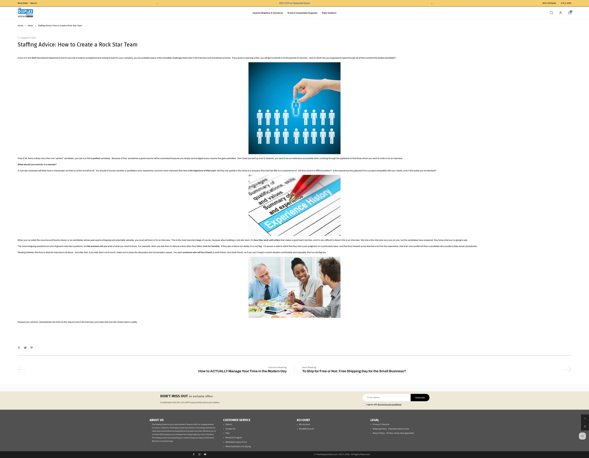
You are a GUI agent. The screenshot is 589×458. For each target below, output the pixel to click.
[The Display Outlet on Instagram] (199, 454)
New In (33, 3)
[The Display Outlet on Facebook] (194, 454)
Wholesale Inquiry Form (236, 442)
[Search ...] (551, 13)
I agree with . (384, 404)
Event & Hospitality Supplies (302, 13)
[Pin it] (31, 347)
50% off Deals (549, 3)
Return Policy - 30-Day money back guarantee (393, 433)
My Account (304, 424)
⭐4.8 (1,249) (564, 3)
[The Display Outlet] (26, 12)
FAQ (227, 433)
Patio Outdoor (329, 13)
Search (228, 424)
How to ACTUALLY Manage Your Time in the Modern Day (242, 371)
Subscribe (420, 397)
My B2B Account (306, 429)
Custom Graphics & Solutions (268, 13)
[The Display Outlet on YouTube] (205, 454)
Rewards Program (233, 438)
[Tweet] (25, 347)
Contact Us (230, 429)
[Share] (19, 347)
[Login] (560, 13)
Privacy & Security (381, 424)
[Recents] (585, 426)
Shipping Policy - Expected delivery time (391, 429)
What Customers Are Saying (238, 446)
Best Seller (23, 3)
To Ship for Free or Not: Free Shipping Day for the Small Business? (354, 371)
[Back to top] (585, 418)
